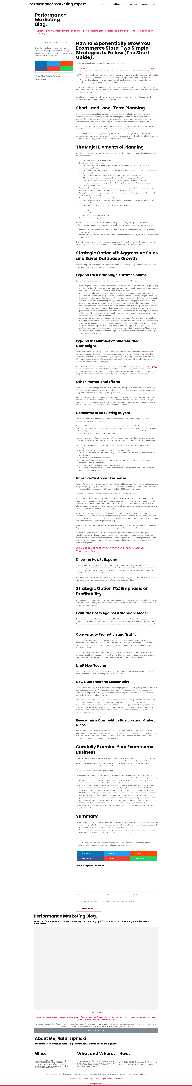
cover (101, 114)
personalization (142, 515)
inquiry (111, 300)
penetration (89, 438)
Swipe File (156, 4)
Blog (103, 4)
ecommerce (118, 63)
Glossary (145, 4)
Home (86, 1079)
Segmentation (118, 330)
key (104, 97)
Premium (79, 515)
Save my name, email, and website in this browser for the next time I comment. (107, 901)
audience (115, 288)
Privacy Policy (76, 1079)
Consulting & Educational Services (123, 4)
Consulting (99, 1079)
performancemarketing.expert (57, 4)
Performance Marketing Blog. (50, 20)
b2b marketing (96, 1013)
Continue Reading (96, 1030)
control (141, 803)
